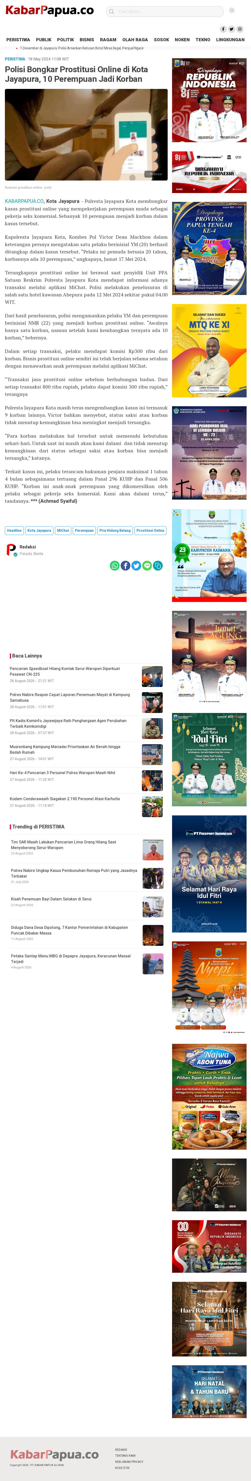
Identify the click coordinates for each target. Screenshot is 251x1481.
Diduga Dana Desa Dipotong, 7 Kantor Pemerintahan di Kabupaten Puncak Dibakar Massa (69, 930)
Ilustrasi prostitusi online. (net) (28, 187)
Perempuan (84, 530)
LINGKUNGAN (230, 40)
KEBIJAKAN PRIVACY (129, 1462)
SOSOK (161, 40)
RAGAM (108, 40)
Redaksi (28, 547)
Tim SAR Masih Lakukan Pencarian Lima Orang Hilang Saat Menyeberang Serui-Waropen (63, 845)
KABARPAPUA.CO (24, 201)
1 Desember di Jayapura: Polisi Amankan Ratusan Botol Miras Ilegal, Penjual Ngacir (82, 48)
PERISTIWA (18, 40)
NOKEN (182, 40)
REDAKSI (121, 1450)
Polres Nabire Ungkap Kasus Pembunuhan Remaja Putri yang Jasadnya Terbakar (74, 873)
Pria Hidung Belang (115, 530)
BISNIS (87, 40)
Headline (14, 530)
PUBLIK (43, 40)
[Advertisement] (86, 610)
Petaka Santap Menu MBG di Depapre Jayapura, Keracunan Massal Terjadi (71, 958)
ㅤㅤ (158, 1450)
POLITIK (65, 40)
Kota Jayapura (39, 530)
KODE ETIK (122, 1468)
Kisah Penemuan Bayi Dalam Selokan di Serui (51, 899)
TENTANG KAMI (125, 1455)
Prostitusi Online (150, 530)
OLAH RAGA (135, 40)
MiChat (63, 530)
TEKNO (203, 40)
